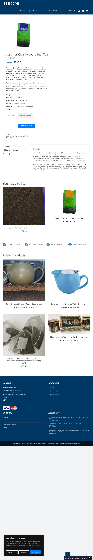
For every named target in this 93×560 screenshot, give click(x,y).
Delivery (51, 387)
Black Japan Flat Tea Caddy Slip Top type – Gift (69, 337)
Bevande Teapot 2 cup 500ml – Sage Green (24, 304)
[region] (24, 545)
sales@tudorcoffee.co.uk (14, 390)
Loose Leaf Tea (23, 136)
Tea (16, 136)
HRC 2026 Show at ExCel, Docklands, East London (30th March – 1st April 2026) (68, 424)
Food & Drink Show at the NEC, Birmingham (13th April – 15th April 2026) (68, 417)
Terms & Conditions (54, 394)
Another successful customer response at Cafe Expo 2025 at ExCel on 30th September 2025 (69, 431)
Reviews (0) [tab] (7, 154)
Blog (5, 427)
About (5, 420)
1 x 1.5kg (17, 98)
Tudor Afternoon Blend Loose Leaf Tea (23, 228)
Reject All (24, 552)
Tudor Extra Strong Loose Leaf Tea (69, 218)
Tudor (13, 138)
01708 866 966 (11, 387)
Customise (11, 552)
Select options (64, 201)
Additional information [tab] (11, 150)
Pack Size (11, 115)
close (89, 558)
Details (31, 206)
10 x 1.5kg (24, 98)
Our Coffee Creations (10, 424)
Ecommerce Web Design (55, 443)
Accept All (35, 552)
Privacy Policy (53, 391)
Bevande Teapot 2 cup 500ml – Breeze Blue (69, 304)
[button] (87, 10)
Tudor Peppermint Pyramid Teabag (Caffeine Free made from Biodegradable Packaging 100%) (23, 360)
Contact (6, 417)
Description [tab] (7, 146)
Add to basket (26, 126)
